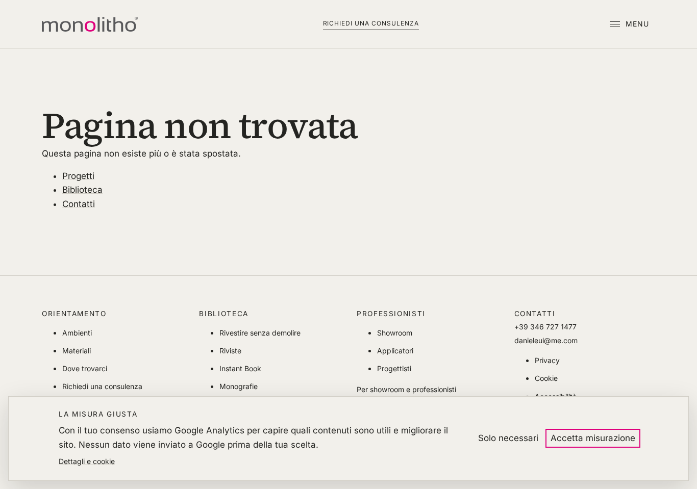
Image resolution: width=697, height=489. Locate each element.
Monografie (238, 386)
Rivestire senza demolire (260, 332)
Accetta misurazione (593, 438)
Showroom (394, 332)
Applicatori (395, 350)
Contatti (78, 204)
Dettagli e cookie (87, 461)
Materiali (76, 350)
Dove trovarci (84, 368)
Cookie (546, 378)
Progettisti (394, 368)
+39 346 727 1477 (545, 326)
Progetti (78, 176)
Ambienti (77, 332)
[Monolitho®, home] (90, 24)
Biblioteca (82, 190)
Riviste (230, 350)
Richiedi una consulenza (371, 23)
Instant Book (240, 368)
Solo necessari (508, 438)
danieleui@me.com (546, 340)
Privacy (547, 360)
